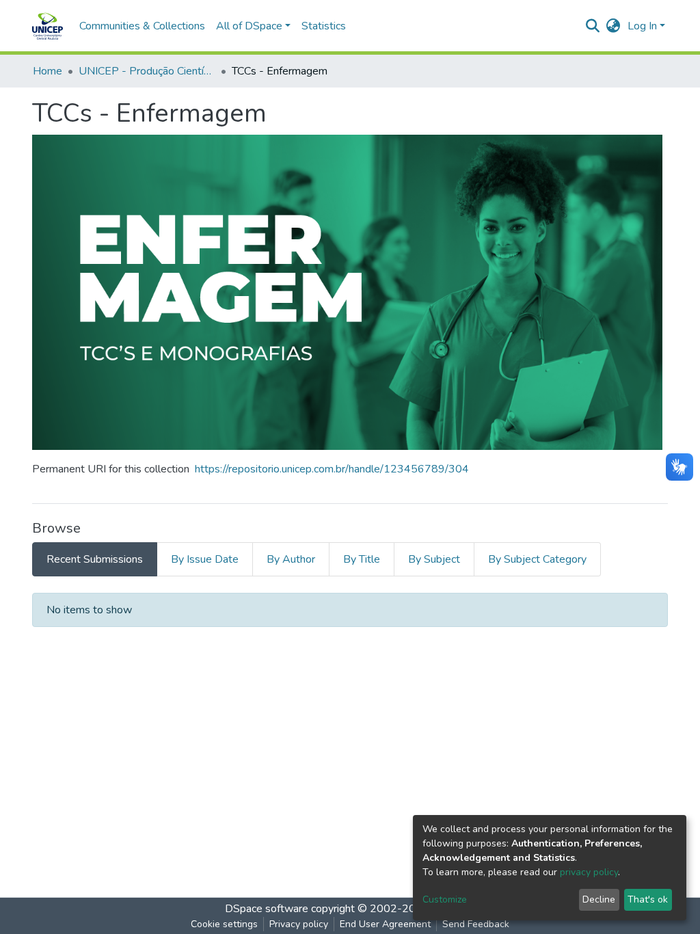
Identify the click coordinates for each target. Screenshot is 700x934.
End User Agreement (385, 924)
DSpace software (266, 908)
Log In (642, 26)
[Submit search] (593, 26)
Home (47, 71)
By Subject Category (537, 559)
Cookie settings (224, 924)
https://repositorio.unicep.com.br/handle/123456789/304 (332, 469)
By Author (291, 559)
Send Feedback (475, 924)
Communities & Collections (142, 26)
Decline (598, 899)
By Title (361, 559)
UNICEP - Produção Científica (147, 71)
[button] (613, 26)
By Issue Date (205, 559)
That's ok (648, 899)
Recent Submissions (94, 559)
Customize (444, 899)
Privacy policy (298, 924)
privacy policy (589, 872)
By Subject (434, 559)
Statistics (323, 26)
